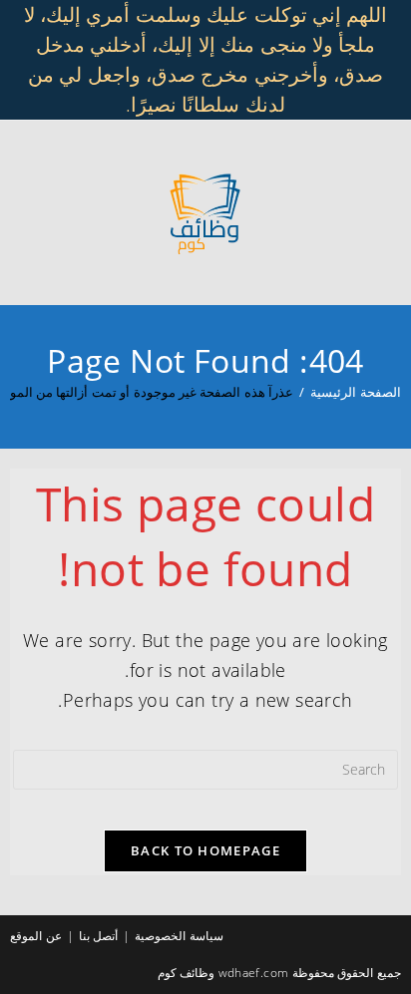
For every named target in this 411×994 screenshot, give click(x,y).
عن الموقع (35, 935)
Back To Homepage (205, 850)
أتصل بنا (98, 935)
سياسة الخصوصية (178, 935)
